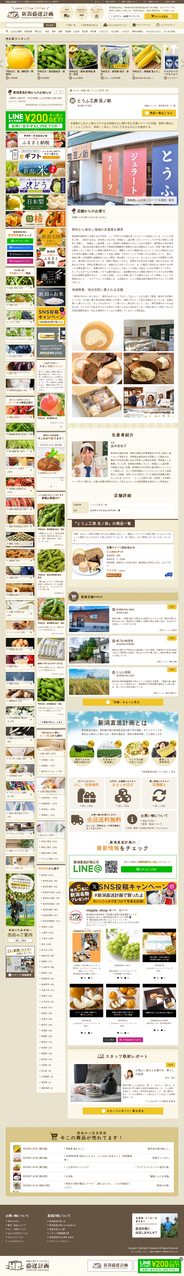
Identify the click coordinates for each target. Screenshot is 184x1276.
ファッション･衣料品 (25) (16, 794)
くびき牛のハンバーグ (77, 1167)
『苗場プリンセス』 (160, 1158)
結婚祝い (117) (48, 765)
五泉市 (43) (46, 1019)
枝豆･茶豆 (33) (16, 288)
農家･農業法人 (171, 693)
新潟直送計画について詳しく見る (159, 771)
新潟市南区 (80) (50, 909)
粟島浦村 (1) (47, 1088)
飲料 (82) (13, 666)
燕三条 (85, 31)
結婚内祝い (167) (49, 803)
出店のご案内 (170, 2)
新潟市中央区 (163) (52, 892)
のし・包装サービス (151, 2)
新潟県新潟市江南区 (125, 675)
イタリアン (103, 31)
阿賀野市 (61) (47, 978)
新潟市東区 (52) (50, 886)
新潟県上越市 (122, 613)
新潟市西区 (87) (50, 915)
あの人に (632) (47, 835)
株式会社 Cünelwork (149, 1248)
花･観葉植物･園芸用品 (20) (17, 719)
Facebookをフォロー (21, 248)
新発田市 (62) (47, 984)
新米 (54, 31)
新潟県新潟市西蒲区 (125, 644)
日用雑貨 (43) (15, 776)
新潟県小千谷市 (85, 106)
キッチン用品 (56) (17, 759)
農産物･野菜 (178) (17, 434)
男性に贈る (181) (49, 847)
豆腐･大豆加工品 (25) (16, 613)
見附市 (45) (46, 1013)
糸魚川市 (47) (47, 990)
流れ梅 (68, 31)
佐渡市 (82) (46, 996)
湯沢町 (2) (46, 1082)
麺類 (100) (14, 543)
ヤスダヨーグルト (153, 31)
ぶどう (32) (14, 322)
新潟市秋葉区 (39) (51, 904)
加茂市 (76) (46, 973)
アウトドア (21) (16, 834)
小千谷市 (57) (47, 1002)
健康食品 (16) (15, 701)
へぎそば (125, 31)
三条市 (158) (47, 938)
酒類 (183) (14, 683)
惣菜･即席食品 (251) (18, 526)
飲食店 (174, 630)
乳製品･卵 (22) (16, 649)
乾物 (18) (13, 595)
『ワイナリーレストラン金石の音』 (152, 1167)
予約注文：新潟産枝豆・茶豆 (50, 704)
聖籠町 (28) (46, 1036)
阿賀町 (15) (46, 1053)
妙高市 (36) (46, 1025)
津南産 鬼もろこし (75, 1148)
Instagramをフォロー (21, 261)
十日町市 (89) (47, 967)
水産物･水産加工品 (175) (17, 490)
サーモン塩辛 (169, 31)
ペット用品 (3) (16, 868)
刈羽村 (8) (46, 1065)
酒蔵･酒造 (173, 662)
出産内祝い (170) (49, 798)
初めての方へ (111, 2)
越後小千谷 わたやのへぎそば (50, 663)
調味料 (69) (14, 561)
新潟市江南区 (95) (51, 898)
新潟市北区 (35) (50, 881)
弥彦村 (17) (46, 1048)
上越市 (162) (47, 932)
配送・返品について (130, 2)
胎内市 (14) (46, 1042)
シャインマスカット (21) (20, 339)
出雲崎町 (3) (47, 1076)
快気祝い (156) (48, 809)
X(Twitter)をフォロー (22, 254)
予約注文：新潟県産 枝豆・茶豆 (51, 529)
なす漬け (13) (15, 356)
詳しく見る (87, 806)
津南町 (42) (46, 1030)
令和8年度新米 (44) (18, 390)
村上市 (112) (47, 950)
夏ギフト (38, 31)
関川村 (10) (46, 1059)
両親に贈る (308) (49, 853)
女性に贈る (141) (49, 841)
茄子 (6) (13, 373)
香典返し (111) (48, 815)
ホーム (97, 2)
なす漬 (76, 31)
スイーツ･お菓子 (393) (16, 470)
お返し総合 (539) (48, 791)
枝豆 (47, 31)
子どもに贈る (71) (49, 859)
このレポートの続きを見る (161, 1101)
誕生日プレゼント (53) (51, 771)
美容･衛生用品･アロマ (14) (18, 815)
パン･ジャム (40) (17, 632)
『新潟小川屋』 (163, 1185)
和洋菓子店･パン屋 (167, 106)
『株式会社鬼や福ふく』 (158, 1148)
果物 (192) (14, 417)
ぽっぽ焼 (115, 31)
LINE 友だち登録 (148, 869)
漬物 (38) (13, 578)
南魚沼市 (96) (47, 956)
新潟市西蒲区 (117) (52, 921)
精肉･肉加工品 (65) (18, 509)
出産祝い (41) (47, 760)
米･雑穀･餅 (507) (17, 451)
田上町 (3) (46, 1071)
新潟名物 (28, 31)
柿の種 (93, 31)
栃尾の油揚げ (137, 31)
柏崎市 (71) (46, 961)
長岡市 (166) (47, 927)
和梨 (60, 31)
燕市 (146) (46, 944)
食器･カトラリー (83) (16, 740)
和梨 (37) (13, 305)
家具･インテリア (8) (18, 851)
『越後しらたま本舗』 (56, 478)
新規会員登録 (11, 2)
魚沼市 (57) (46, 1007)
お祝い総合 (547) (48, 753)
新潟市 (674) (47, 875)
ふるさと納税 (16, 31)
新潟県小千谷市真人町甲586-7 (104, 510)
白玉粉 (40, 473)
